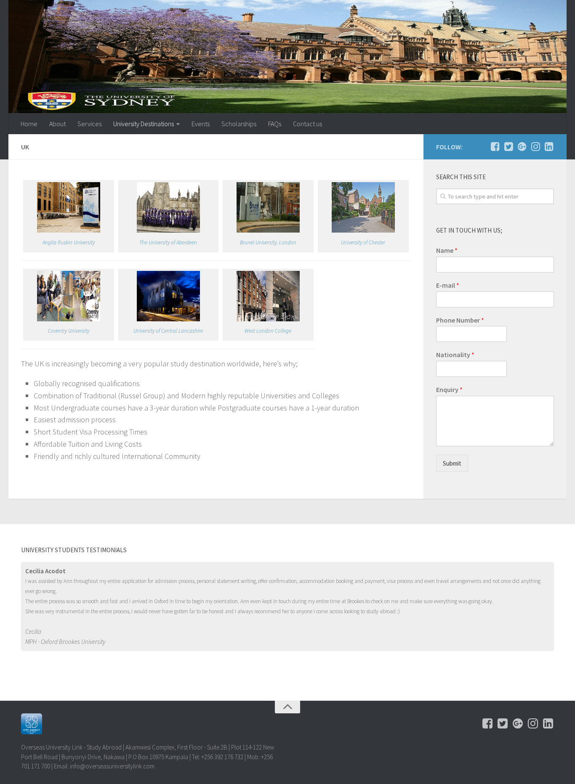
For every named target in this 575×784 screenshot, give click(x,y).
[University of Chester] (363, 230)
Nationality (455, 354)
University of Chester (363, 242)
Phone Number (460, 320)
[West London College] (268, 319)
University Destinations (143, 123)
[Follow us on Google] (522, 146)
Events (201, 123)
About (57, 123)
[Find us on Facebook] (495, 146)
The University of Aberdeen (168, 242)
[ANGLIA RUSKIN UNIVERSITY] (68, 230)
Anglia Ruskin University (69, 242)
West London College (268, 330)
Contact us (307, 123)
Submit (452, 463)
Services (89, 123)
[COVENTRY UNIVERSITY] (68, 319)
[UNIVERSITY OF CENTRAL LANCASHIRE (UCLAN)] (168, 319)
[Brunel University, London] (268, 230)
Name (447, 250)
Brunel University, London (268, 242)
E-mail (447, 285)
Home (29, 123)
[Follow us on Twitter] (508, 146)
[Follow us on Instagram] (535, 146)
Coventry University (68, 330)
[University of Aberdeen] (168, 230)
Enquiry (449, 389)
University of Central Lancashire (168, 330)
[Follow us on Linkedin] (549, 146)
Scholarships (238, 123)
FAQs (274, 123)
